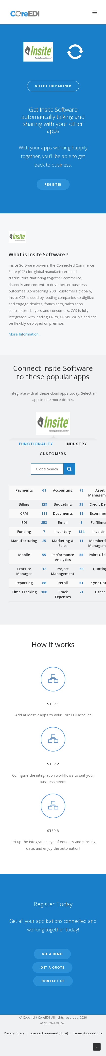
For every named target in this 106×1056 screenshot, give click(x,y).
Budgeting (63, 504)
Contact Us (53, 981)
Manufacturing (24, 540)
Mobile (24, 554)
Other (100, 592)
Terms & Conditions (87, 1033)
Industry (76, 444)
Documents (63, 513)
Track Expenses (63, 594)
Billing (24, 504)
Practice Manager (24, 571)
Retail (63, 582)
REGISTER (53, 184)
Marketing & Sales (62, 543)
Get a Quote (52, 967)
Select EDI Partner (53, 86)
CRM (24, 513)
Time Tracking (24, 592)
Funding (24, 531)
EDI (24, 522)
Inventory (62, 531)
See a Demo (52, 954)
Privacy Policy (14, 1033)
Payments (24, 490)
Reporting (24, 582)
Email (63, 522)
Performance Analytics (63, 557)
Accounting (62, 490)
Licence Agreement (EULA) (49, 1033)
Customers (53, 453)
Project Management (62, 571)
